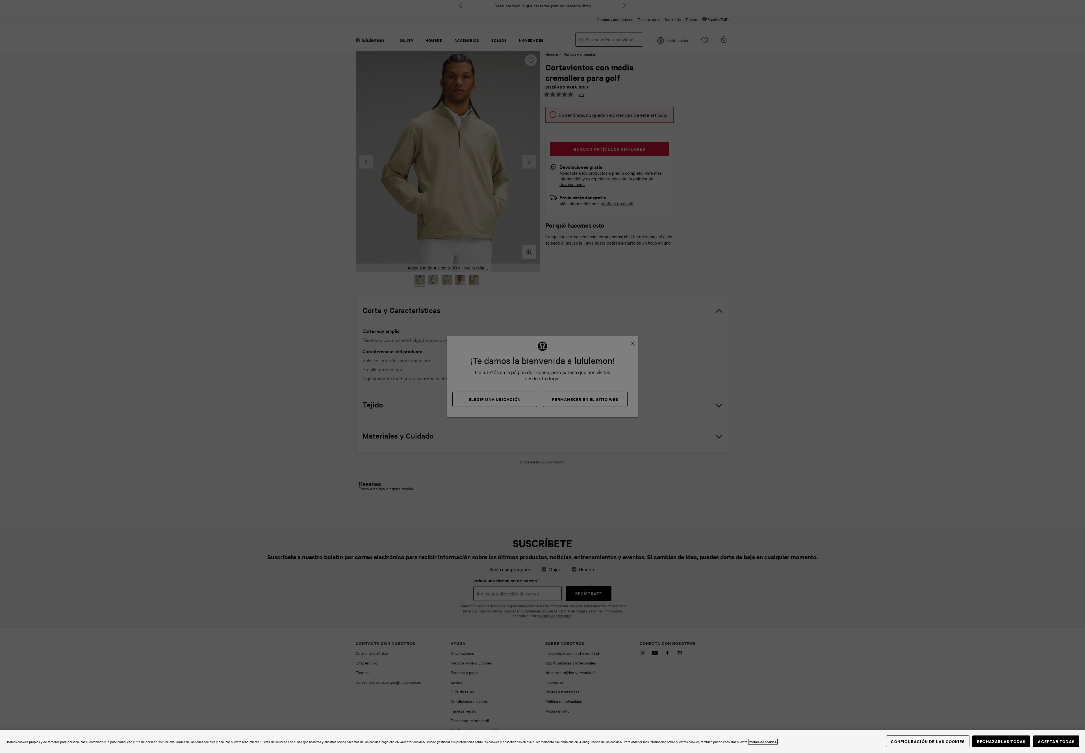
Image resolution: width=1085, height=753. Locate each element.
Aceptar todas (1056, 741)
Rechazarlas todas (1001, 741)
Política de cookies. (763, 741)
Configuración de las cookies (928, 741)
